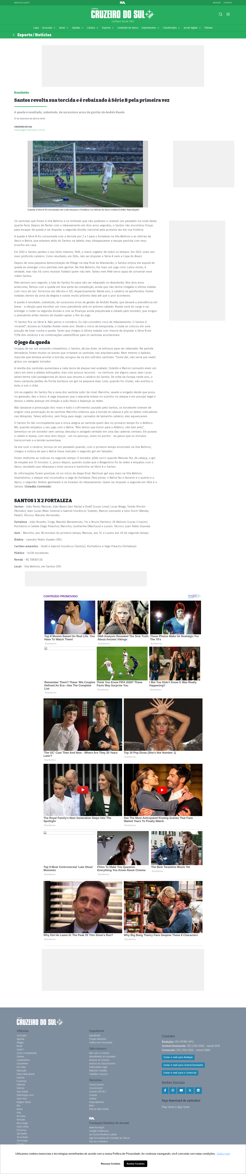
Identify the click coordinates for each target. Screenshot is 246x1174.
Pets (19, 1112)
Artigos (20, 1042)
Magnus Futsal (24, 1102)
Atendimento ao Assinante (102, 1056)
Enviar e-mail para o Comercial (179, 1072)
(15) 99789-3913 (184, 1041)
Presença (21, 1130)
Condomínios (23, 1060)
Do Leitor (21, 1067)
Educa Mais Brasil (25, 1074)
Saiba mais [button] (223, 1153)
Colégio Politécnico (99, 1131)
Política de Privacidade (100, 1042)
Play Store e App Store (176, 1107)
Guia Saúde (22, 1091)
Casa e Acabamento (27, 1053)
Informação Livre (25, 1095)
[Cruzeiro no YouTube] (181, 1090)
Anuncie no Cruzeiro (99, 1060)
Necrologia (22, 1123)
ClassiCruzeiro (96, 1084)
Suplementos (149, 27)
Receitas (21, 1116)
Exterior (20, 1088)
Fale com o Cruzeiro (99, 1053)
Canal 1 (20, 1049)
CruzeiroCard (95, 1088)
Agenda (20, 1039)
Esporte (106, 27)
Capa (36, 27)
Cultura (91, 27)
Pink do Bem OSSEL (99, 1109)
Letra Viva (22, 1098)
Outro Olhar (23, 1126)
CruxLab (93, 1095)
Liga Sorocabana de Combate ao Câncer (109, 1138)
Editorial (21, 1084)
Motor (20, 1109)
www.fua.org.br (96, 1127)
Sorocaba (47, 27)
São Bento (22, 1133)
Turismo (21, 1144)
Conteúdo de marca (127, 27)
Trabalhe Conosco (98, 1074)
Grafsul (92, 1098)
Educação (21, 1070)
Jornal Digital (190, 27)
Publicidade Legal (98, 1067)
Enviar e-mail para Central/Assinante (183, 1065)
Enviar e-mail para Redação (178, 1057)
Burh (91, 1105)
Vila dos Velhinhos (98, 1141)
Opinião (76, 27)
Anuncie (217, 3)
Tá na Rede (22, 1137)
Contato (228, 3)
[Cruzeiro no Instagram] (172, 1090)
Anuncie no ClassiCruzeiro (102, 1063)
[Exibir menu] (228, 14)
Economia (21, 1081)
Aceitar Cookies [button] (136, 1163)
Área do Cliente (22, 3)
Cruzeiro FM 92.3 (97, 1091)
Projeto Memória (97, 1039)
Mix (18, 1105)
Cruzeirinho (22, 1063)
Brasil (19, 1046)
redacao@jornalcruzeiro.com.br (29, 130)
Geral (62, 27)
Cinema (20, 1056)
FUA (92, 1118)
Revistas (21, 1119)
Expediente (94, 1035)
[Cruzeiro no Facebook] (165, 1090)
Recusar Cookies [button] (110, 1163)
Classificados (170, 27)
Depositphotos (96, 1102)
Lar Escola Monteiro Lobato (103, 1134)
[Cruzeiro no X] (190, 1090)
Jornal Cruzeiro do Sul (123, 14)
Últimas (208, 27)
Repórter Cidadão (98, 1070)
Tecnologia (22, 1140)
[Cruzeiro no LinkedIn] (198, 1090)
